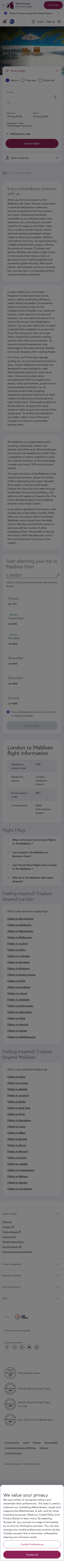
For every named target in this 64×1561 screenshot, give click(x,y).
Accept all (32, 1554)
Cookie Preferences (32, 1544)
